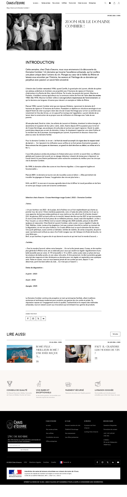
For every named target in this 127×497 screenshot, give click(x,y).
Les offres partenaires (71, 437)
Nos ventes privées (51, 429)
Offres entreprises (51, 441)
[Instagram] (102, 462)
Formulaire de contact (110, 429)
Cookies (46, 462)
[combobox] (65, 462)
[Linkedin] (113, 462)
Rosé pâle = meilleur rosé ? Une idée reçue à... (47, 351)
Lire (37, 361)
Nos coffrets (49, 433)
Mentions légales (35, 462)
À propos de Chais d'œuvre (90, 426)
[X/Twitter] (107, 462)
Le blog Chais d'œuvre (91, 432)
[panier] (114, 3)
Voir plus (115, 334)
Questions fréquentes (110, 425)
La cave (48, 425)
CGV (25, 462)
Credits (53, 462)
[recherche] (105, 3)
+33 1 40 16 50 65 (109, 433)
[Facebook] (97, 462)
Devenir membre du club (72, 425)
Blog (8, 8)
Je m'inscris (24, 450)
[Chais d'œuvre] (16, 3)
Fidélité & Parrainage (71, 429)
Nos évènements (70, 433)
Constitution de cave (52, 437)
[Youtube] (118, 462)
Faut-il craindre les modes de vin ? (107, 350)
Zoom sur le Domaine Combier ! (87, 24)
